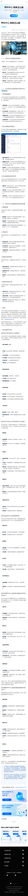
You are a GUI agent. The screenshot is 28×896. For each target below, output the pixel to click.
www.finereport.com (9, 319)
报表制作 (4, 91)
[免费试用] (14, 143)
